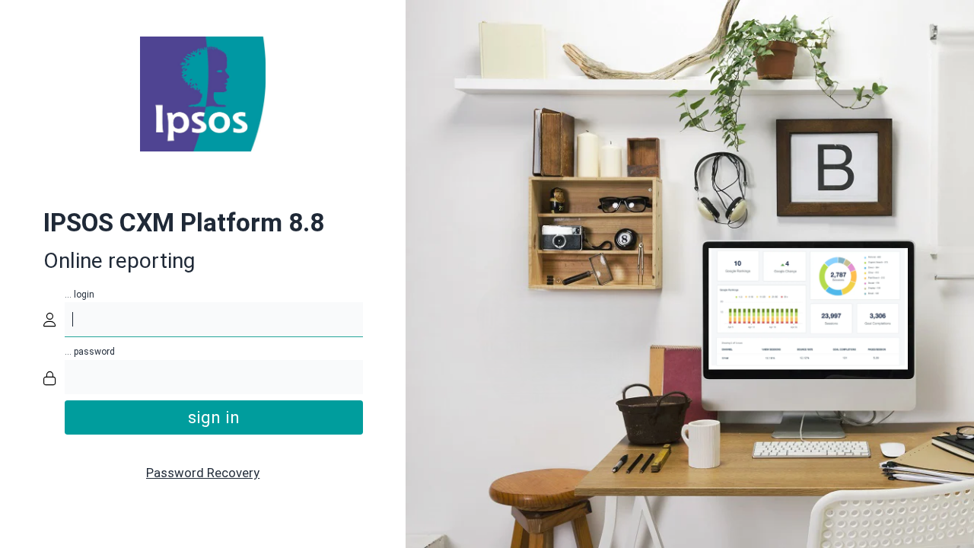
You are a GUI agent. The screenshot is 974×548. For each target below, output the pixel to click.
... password (90, 351)
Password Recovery (202, 472)
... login (79, 294)
